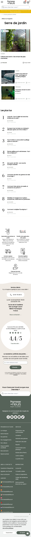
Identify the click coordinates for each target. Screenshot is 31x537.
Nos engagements (6, 440)
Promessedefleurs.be (7, 512)
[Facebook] (12, 417)
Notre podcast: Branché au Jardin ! (21, 483)
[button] (24, 2)
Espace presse (5, 454)
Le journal (18, 468)
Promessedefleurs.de (7, 487)
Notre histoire (4, 434)
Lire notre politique (8, 528)
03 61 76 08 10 (17, 295)
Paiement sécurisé (21, 441)
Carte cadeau (20, 456)
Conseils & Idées (20, 471)
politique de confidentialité (15, 373)
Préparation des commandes (20, 431)
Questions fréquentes (7, 468)
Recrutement (4, 451)
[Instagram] (8, 417)
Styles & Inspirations (21, 474)
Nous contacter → (15, 315)
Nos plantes (4, 437)
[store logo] (11, 3)
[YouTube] (19, 417)
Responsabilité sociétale (5, 447)
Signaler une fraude (6, 471)
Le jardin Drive (19, 459)
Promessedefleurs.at (7, 499)
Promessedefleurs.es (7, 491)
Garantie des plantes (22, 438)
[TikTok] (23, 417)
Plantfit (18, 445)
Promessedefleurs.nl (8, 507)
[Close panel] (29, 514)
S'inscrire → (15, 367)
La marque (4, 430)
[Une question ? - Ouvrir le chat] (27, 533)
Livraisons (18, 435)
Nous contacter (5, 474)
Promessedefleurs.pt (7, 504)
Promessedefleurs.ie (8, 482)
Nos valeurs (4, 443)
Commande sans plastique (21, 448)
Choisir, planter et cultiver (9, 14)
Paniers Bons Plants (21, 452)
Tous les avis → (15, 343)
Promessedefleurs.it (8, 494)
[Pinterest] (16, 417)
